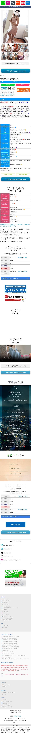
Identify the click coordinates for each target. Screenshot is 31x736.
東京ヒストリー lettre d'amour (9, 651)
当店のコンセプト (6, 600)
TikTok (3, 629)
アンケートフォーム (6, 612)
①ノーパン (4, 194)
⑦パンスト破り (4, 211)
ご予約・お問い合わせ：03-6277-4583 (15, 71)
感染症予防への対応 (6, 619)
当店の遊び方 (5, 602)
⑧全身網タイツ (4, 214)
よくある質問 (5, 611)
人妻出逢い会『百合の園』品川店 (9, 638)
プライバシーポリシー (7, 701)
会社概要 (4, 699)
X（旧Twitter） (5, 625)
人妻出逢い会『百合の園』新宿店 (9, 639)
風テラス (4, 694)
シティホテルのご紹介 (7, 618)
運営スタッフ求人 (6, 684)
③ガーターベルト (5, 200)
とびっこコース (4, 152)
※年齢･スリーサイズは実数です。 (8, 94)
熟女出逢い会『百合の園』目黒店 (9, 643)
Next (27, 26)
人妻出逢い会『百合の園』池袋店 (9, 641)
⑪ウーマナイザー (5, 221)
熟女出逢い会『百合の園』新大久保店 (10, 646)
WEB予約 (25, 257)
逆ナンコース (5, 154)
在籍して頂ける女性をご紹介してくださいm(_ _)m (16, 674)
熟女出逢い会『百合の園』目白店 (9, 648)
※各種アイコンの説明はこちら (7, 95)
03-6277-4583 (17, 716)
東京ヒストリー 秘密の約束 (8, 653)
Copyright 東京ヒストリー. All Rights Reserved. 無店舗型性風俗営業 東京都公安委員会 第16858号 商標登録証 (15, 720)
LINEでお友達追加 (6, 616)
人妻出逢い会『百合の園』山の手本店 (10, 636)
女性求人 (4, 686)
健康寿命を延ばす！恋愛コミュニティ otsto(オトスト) (14, 655)
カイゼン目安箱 (5, 614)
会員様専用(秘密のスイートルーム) (10, 607)
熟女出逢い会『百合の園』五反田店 (10, 645)
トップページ (4, 6)
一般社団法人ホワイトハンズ (8, 692)
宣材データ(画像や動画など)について (15, 63)
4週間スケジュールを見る (10, 278)
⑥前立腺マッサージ (4, 209)
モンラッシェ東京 (6, 657)
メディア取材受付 (6, 705)
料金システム (5, 604)
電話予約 (20, 257)
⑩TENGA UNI (5, 219)
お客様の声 (4, 609)
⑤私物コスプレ (4, 207)
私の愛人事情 (5, 650)
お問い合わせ (5, 703)
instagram (4, 627)
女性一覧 (10, 6)
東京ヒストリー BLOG (7, 706)
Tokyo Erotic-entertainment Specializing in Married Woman (15, 658)
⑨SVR (4, 216)
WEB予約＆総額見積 (7, 606)
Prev (3, 26)
